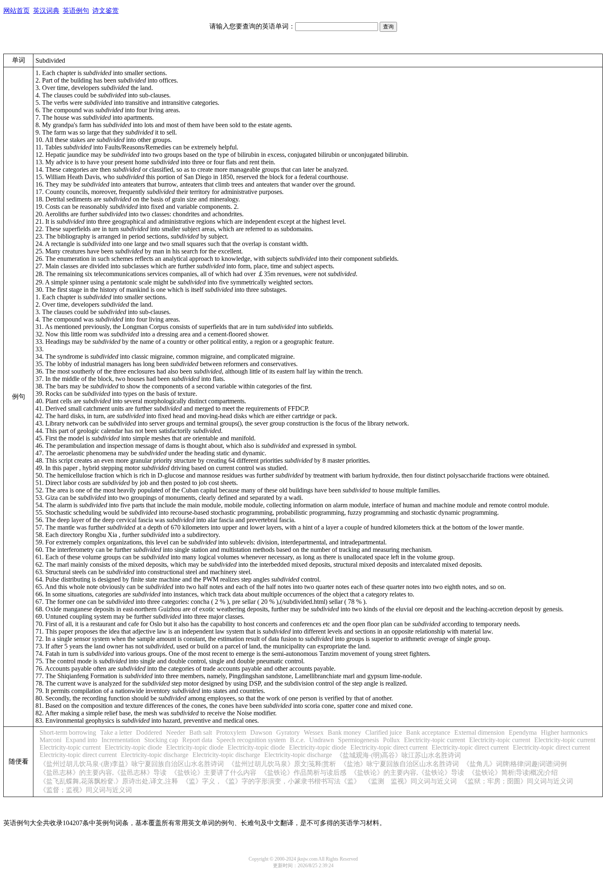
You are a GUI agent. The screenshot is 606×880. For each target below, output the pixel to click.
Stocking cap (161, 739)
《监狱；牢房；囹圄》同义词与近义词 (517, 781)
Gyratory (288, 732)
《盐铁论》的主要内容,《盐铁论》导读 (407, 772)
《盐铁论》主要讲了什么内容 (213, 772)
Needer (175, 732)
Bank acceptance (428, 732)
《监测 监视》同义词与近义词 (410, 781)
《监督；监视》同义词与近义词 (86, 789)
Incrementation (120, 739)
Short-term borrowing (68, 732)
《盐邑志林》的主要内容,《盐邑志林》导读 (103, 772)
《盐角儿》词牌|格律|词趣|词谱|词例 (515, 763)
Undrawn (321, 739)
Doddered (149, 732)
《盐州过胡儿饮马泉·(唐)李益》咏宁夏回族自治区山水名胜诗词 (132, 763)
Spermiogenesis (358, 739)
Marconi (50, 739)
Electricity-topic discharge (154, 754)
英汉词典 (46, 10)
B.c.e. (297, 739)
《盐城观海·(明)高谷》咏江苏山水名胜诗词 (398, 755)
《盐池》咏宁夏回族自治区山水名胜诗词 (399, 763)
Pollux (391, 739)
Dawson (261, 732)
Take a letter (116, 732)
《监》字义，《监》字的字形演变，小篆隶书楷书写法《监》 (271, 781)
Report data (197, 739)
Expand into (81, 739)
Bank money (344, 732)
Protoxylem (231, 732)
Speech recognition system (251, 739)
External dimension (479, 732)
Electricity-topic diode (133, 747)
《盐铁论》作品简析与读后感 (303, 772)
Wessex (314, 732)
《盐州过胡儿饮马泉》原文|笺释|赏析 (282, 763)
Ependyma (523, 732)
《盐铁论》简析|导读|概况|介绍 (513, 772)
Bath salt (200, 732)
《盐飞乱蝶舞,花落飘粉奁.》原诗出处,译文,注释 (109, 781)
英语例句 (76, 10)
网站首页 (16, 10)
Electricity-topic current (434, 739)
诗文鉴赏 (105, 10)
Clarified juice (383, 732)
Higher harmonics (564, 732)
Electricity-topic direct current (388, 747)
